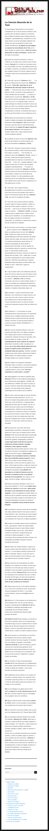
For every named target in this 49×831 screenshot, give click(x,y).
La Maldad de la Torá (13, 807)
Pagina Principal (10, 782)
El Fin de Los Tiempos (13, 815)
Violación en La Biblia (13, 784)
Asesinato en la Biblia (13, 786)
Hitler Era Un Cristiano (13, 801)
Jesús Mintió (11, 792)
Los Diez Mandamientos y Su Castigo (17, 819)
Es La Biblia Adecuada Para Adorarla (17, 813)
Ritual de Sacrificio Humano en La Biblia (18, 790)
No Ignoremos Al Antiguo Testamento (15, 803)
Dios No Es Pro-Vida (13, 793)
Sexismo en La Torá (13, 809)
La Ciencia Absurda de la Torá (15, 811)
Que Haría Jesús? (12, 795)
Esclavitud (10, 788)
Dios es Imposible (12, 799)
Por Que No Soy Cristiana (13, 821)
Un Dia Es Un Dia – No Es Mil (15, 805)
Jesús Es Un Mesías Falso (14, 817)
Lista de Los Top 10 (13, 797)
